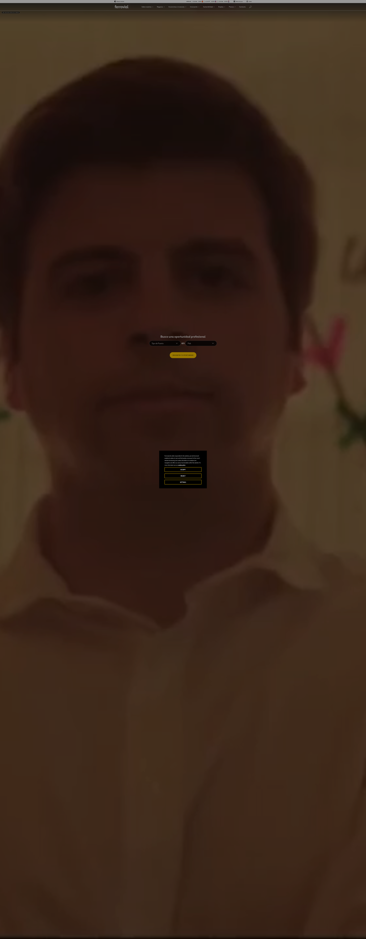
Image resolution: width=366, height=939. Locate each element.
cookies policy (181, 465)
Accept (183, 470)
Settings (183, 482)
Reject (183, 476)
